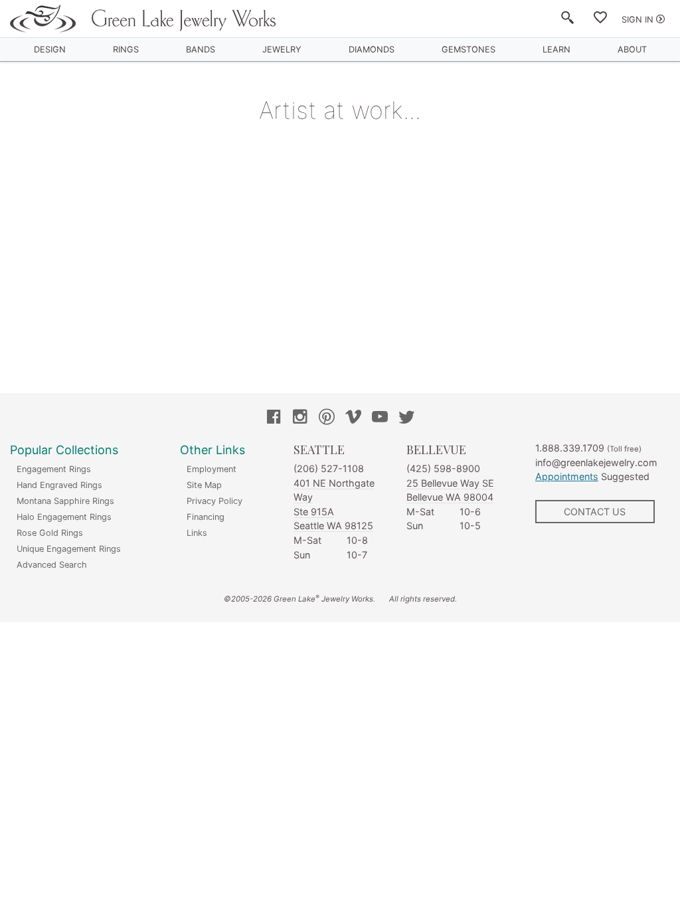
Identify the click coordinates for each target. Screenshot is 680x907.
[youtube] (380, 418)
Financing (205, 517)
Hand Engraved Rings (59, 485)
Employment (211, 469)
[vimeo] (353, 418)
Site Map (204, 485)
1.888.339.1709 (569, 448)
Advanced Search (52, 565)
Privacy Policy (214, 501)
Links (197, 533)
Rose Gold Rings (50, 533)
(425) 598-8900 (443, 468)
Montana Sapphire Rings (65, 501)
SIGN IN (637, 20)
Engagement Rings (54, 469)
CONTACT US (595, 511)
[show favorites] (600, 20)
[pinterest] (326, 418)
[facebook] (273, 418)
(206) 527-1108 (329, 468)
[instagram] (300, 418)
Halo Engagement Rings (64, 517)
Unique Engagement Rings (69, 549)
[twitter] (406, 418)
